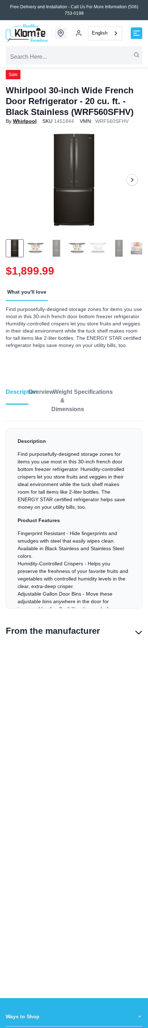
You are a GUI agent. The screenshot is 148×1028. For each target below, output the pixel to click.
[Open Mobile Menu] (136, 33)
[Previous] (16, 180)
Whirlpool (25, 121)
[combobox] (105, 33)
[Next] (132, 180)
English (99, 33)
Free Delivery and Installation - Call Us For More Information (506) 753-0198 (74, 10)
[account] (78, 33)
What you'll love (26, 292)
